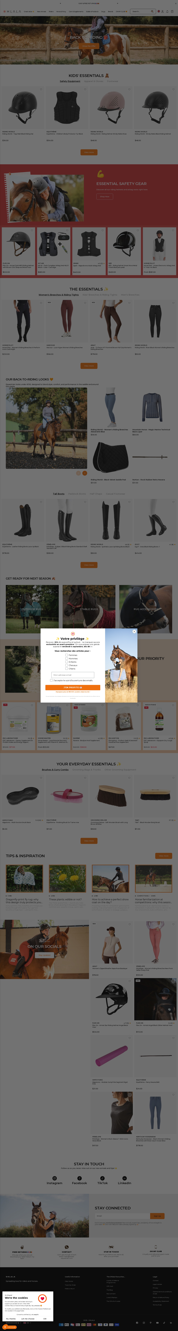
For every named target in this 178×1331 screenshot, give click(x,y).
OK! (44, 1319)
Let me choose (27, 1319)
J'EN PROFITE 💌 (73, 687)
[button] (5, 1327)
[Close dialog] (134, 631)
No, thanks (11, 1319)
